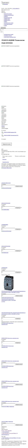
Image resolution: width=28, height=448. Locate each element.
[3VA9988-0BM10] (14, 216)
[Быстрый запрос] (2, 320)
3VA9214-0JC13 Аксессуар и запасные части (10, 360)
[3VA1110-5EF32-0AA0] (14, 195)
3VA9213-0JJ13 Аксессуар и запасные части (10, 338)
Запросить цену (7, 144)
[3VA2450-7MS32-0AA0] (14, 174)
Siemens (3, 125)
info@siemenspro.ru (5, 434)
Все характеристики (5, 154)
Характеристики (5, 162)
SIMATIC (6, 16)
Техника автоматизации (9, 15)
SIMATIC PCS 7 (7, 20)
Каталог (3, 428)
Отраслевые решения (8, 24)
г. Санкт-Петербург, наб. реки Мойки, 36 (9, 433)
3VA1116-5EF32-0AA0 (5, 246)
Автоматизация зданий (8, 22)
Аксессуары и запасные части (10, 37)
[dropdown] (2, 1)
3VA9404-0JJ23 (4, 267)
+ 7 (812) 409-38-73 (15, 8)
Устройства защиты (8, 35)
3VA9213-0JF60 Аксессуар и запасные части (10, 381)
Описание (4, 159)
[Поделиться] (2, 149)
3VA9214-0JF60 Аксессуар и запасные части (10, 401)
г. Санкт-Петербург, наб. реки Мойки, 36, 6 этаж (11, 437)
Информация (4, 426)
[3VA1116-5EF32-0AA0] (14, 238)
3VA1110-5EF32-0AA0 (5, 203)
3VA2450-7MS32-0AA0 (5, 182)
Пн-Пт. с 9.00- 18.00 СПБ (6, 430)
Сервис (5, 25)
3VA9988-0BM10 (4, 224)
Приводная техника (8, 13)
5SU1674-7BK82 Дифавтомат (7, 421)
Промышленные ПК (8, 17)
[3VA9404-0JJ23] (14, 259)
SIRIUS (5, 21)
